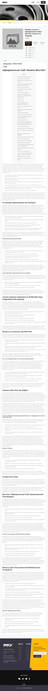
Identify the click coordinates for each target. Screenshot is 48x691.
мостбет (43, 213)
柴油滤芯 (20, 649)
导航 (31, 2)
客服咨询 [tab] (35, 43)
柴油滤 (19, 657)
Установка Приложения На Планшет (24, 76)
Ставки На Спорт (20, 101)
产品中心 (27, 647)
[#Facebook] (26, 678)
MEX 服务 (28, 651)
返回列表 (42, 43)
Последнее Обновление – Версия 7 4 (24, 156)
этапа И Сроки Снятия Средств (23, 138)
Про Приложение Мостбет (22, 119)
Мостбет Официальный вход (22, 112)
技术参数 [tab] (29, 43)
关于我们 (27, 653)
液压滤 (19, 659)
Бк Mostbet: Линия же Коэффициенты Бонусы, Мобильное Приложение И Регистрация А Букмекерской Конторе (24, 123)
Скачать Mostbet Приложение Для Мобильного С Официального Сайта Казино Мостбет (24, 96)
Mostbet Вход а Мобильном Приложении (25, 137)
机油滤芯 (20, 647)
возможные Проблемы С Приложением (25, 128)
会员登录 (27, 659)
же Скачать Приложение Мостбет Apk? (24, 114)
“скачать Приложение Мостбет (23, 126)
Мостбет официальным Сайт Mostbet (24, 140)
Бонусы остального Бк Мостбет (23, 87)
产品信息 (27, 38)
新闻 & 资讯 (28, 655)
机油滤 (19, 655)
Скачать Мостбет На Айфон (22, 92)
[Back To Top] (24, 685)
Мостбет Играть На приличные (23, 151)
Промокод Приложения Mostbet (23, 78)
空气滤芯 (20, 653)
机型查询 (27, 649)
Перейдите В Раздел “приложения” (24, 142)
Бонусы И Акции (20, 99)
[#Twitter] (29, 678)
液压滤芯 (20, 651)
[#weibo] (23, 678)
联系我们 (27, 657)
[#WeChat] (19, 678)
